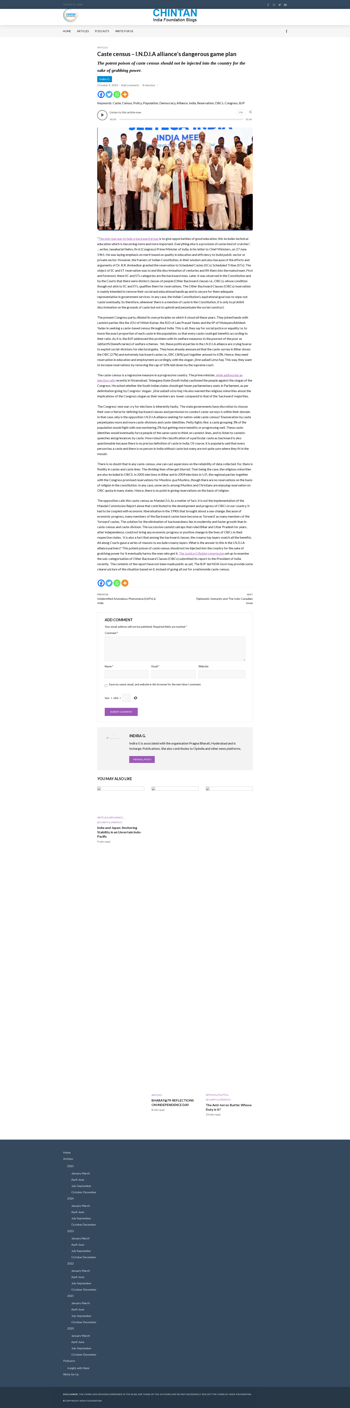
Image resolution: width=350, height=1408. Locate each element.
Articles (83, 31)
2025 (70, 1166)
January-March (80, 1173)
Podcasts (102, 31)
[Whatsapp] (117, 94)
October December (83, 1224)
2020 (70, 1328)
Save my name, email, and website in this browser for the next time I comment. (155, 684)
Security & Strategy (109, 822)
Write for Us (124, 31)
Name (109, 666)
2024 (70, 1198)
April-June (77, 1179)
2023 (70, 1231)
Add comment (130, 85)
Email (155, 666)
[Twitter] (109, 94)
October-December (83, 1192)
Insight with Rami (78, 1368)
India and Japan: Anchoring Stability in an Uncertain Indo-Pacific (119, 832)
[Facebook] (101, 94)
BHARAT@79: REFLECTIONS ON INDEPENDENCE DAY (173, 1102)
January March (80, 1238)
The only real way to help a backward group (128, 238)
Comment (111, 633)
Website (203, 666)
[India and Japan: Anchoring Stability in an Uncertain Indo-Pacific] (120, 800)
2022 (70, 1263)
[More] (124, 94)
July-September (81, 1186)
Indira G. (104, 79)
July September (81, 1218)
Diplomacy (116, 817)
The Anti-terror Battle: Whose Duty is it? (229, 1107)
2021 (70, 1295)
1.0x (240, 112)
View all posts (142, 759)
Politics (223, 1094)
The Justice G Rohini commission (202, 553)
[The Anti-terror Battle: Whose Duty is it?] (229, 938)
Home (67, 31)
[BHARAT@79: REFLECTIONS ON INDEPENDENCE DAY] (175, 938)
